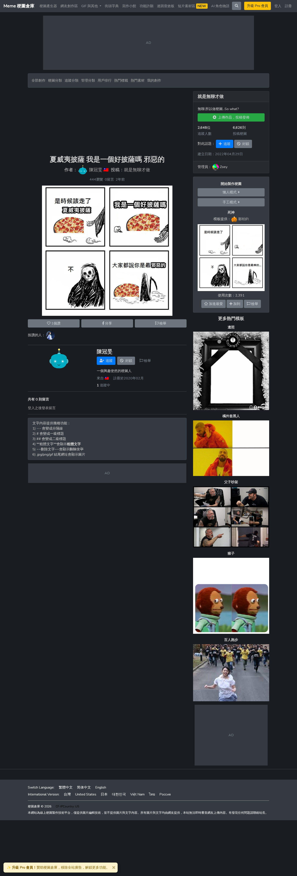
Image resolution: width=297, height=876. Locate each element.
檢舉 (162, 323)
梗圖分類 (55, 80)
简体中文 (84, 787)
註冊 (288, 6)
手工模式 (230, 202)
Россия (165, 794)
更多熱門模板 (231, 318)
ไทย (152, 794)
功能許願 (147, 6)
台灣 (67, 794)
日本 (104, 794)
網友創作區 (69, 6)
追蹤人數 (205, 133)
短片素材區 (192, 6)
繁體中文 (66, 787)
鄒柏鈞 (243, 219)
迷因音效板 (165, 6)
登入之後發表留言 (42, 408)
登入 (277, 6)
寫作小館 (129, 6)
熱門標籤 (121, 80)
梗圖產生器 (48, 6)
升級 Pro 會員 (257, 5)
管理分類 (88, 80)
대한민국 (119, 794)
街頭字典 (112, 6)
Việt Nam (137, 794)
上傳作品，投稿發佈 (232, 117)
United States (85, 794)
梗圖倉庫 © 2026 (39, 806)
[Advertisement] (107, 121)
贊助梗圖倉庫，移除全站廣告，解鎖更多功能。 (58, 867)
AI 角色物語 (220, 6)
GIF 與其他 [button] (90, 6)
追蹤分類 (71, 80)
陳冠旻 (95, 170)
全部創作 (38, 80)
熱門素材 (138, 80)
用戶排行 (105, 80)
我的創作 (154, 80)
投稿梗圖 (240, 133)
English (100, 787)
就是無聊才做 (137, 170)
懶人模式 (230, 192)
